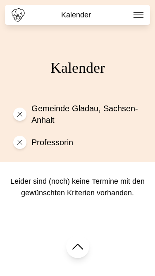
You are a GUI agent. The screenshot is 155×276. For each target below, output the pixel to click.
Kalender (76, 15)
